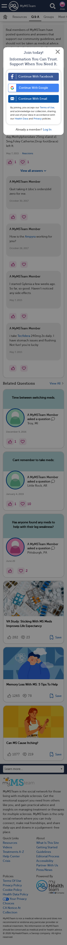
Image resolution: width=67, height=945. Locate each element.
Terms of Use (47, 107)
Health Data (21, 118)
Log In (47, 129)
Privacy (38, 118)
